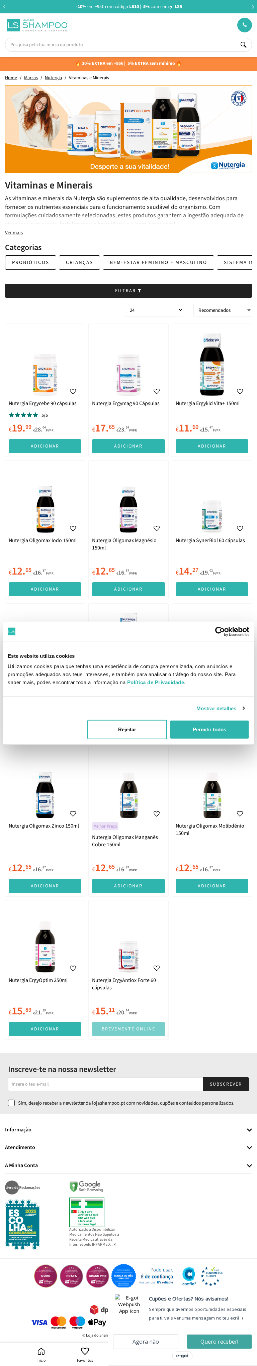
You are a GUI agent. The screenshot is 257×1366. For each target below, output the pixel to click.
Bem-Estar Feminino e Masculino (158, 262)
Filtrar (126, 290)
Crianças (79, 262)
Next (253, 6)
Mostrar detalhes (216, 708)
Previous (4, 6)
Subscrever (226, 1084)
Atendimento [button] (20, 1148)
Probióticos (30, 262)
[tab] (128, 1130)
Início (41, 1360)
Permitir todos (209, 729)
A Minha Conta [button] (21, 1166)
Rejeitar (127, 729)
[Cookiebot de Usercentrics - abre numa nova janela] (220, 631)
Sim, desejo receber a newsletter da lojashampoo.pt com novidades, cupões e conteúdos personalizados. (126, 1103)
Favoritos (85, 1360)
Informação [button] (18, 1130)
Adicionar (45, 446)
